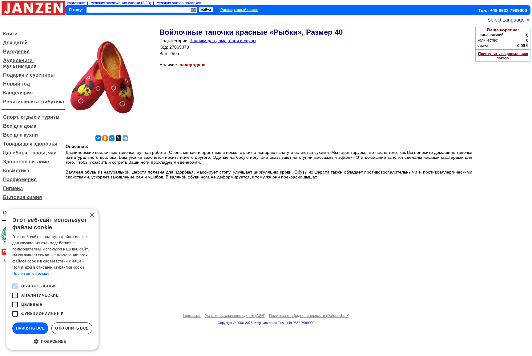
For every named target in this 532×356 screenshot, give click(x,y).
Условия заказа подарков (179, 3)
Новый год (16, 83)
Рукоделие (16, 51)
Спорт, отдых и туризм (31, 117)
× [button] (91, 215)
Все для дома (19, 126)
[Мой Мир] (112, 138)
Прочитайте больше (31, 273)
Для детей (15, 42)
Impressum (76, 3)
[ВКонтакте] (98, 138)
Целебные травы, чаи (30, 152)
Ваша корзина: (503, 29)
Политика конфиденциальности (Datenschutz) (309, 316)
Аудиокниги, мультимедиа (19, 63)
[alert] (52, 279)
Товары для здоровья (30, 143)
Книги (10, 33)
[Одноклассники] (105, 138)
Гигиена (13, 188)
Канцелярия (18, 92)
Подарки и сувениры (29, 75)
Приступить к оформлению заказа (503, 56)
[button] (52, 341)
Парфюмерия (20, 179)
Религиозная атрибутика (33, 101)
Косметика (16, 170)
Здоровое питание (26, 161)
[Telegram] (125, 138)
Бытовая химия (22, 197)
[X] (118, 138)
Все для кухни (20, 135)
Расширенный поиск (239, 10)
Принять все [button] (30, 328)
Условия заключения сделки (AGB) (121, 3)
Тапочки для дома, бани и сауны (223, 40)
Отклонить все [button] (71, 328)
